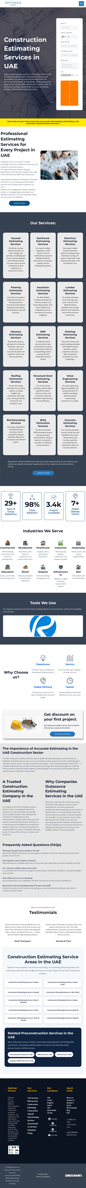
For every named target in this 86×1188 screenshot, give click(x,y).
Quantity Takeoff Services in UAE (21, 1061)
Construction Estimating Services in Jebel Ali (62, 1010)
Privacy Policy (42, 1174)
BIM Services (32, 1101)
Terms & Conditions (43, 1177)
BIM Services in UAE (45, 1054)
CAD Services (32, 1098)
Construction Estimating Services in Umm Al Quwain (23, 1019)
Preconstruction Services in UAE (21, 1054)
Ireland (49, 1105)
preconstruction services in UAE (36, 84)
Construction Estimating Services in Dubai (23, 982)
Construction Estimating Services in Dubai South (63, 983)
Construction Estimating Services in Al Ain (23, 1010)
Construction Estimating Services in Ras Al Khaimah (23, 1001)
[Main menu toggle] (81, 3)
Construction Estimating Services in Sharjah (23, 992)
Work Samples (72, 1108)
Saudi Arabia (51, 1110)
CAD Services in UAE (64, 1054)
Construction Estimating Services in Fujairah (62, 1018)
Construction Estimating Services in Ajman (63, 1000)
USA (48, 1098)
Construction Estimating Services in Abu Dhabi (62, 992)
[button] (19, 203)
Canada (49, 1113)
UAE (48, 1108)
